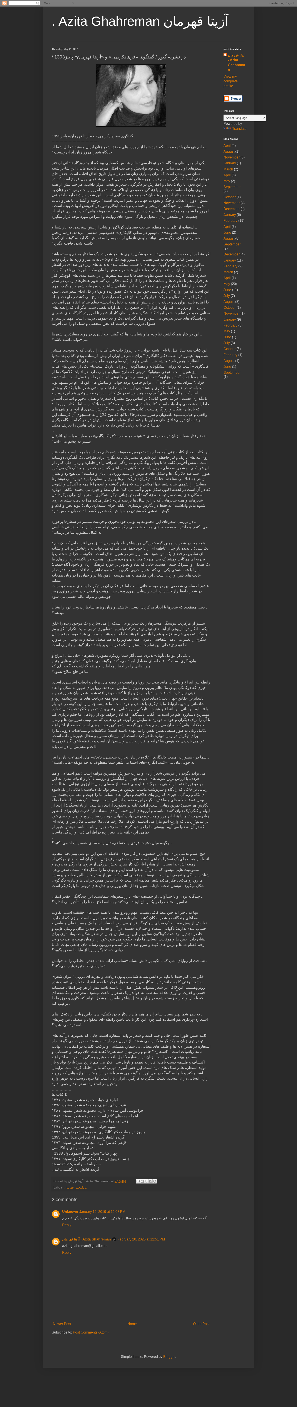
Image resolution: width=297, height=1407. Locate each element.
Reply (66, 1225)
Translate (239, 128)
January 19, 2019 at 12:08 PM (102, 1212)
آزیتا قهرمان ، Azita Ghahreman (86, 1239)
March (228, 169)
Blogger (169, 1357)
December (232, 209)
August (229, 151)
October (230, 197)
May (227, 181)
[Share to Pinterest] (154, 1181)
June (227, 232)
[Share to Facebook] (150, 1181)
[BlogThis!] (142, 1181)
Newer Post (62, 1324)
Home (132, 1324)
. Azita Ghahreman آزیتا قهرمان (140, 21)
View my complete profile (231, 81)
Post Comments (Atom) (90, 1332)
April (227, 145)
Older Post (201, 1324)
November (232, 157)
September (232, 187)
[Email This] (138, 1181)
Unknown (70, 1212)
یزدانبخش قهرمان (75, 1187)
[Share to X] (146, 1181)
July (227, 296)
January (230, 163)
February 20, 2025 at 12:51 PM (141, 1239)
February (230, 220)
